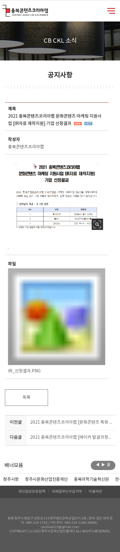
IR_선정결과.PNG (24, 371)
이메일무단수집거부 (67, 492)
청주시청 (11, 479)
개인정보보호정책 (31, 492)
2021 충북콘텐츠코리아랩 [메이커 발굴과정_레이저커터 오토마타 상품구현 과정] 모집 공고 (71, 437)
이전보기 (97, 465)
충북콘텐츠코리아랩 (3, 8)
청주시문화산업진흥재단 (46, 479)
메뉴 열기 (111, 10)
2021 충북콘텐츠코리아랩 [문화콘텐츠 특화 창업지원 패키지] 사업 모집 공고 (71, 422)
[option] (11, 479)
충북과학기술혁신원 (91, 479)
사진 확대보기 (97, 224)
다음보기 (103, 465)
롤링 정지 (108, 465)
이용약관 (95, 492)
